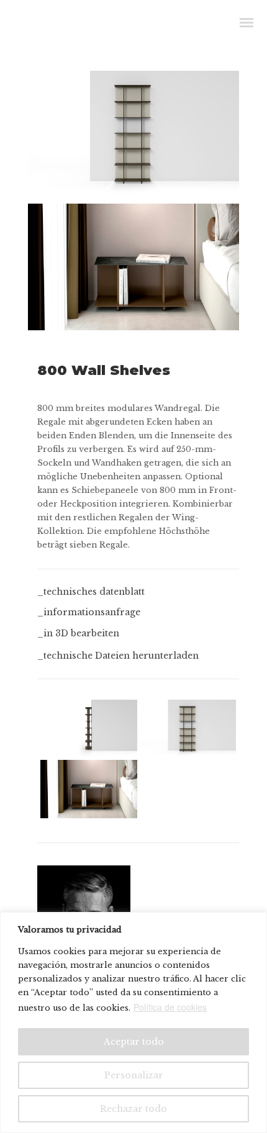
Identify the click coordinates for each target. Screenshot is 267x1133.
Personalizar (133, 1075)
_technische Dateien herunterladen (118, 655)
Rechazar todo (133, 1108)
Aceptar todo (134, 1041)
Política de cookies (170, 1007)
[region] (133, 1022)
